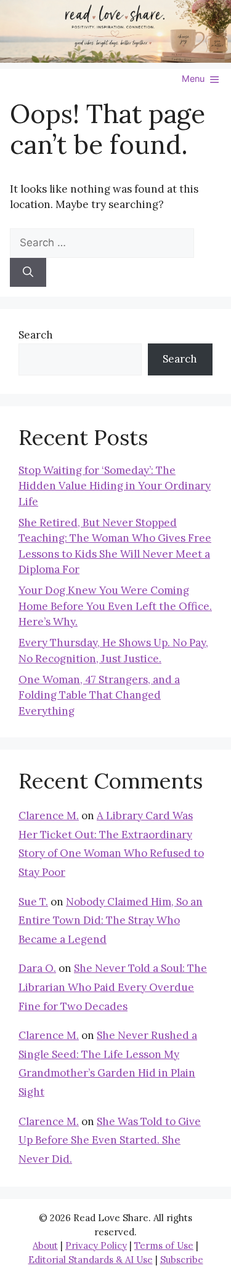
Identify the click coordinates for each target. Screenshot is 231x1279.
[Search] (28, 272)
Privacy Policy (96, 1245)
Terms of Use (163, 1245)
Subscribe (181, 1259)
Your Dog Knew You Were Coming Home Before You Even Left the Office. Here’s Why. (115, 605)
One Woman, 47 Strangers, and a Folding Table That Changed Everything (99, 695)
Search (35, 335)
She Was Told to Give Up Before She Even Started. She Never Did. (109, 1140)
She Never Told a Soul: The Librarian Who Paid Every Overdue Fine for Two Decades (112, 986)
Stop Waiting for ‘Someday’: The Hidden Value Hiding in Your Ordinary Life (114, 485)
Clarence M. (48, 815)
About (45, 1245)
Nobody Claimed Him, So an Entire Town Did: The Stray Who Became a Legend (110, 920)
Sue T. (33, 901)
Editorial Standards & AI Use (90, 1259)
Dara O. (37, 968)
